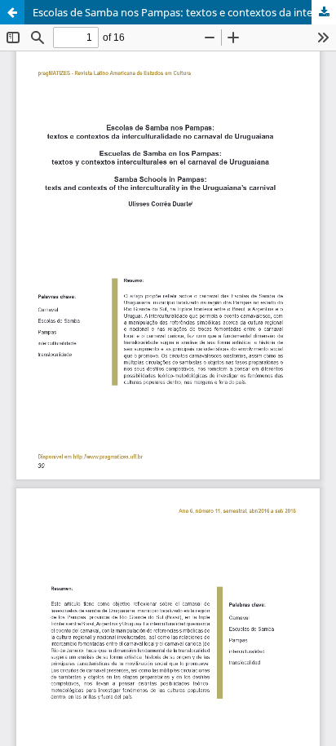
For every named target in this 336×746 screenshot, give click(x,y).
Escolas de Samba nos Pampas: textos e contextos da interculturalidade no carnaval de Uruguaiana (184, 12)
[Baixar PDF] (324, 12)
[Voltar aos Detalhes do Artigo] (12, 12)
